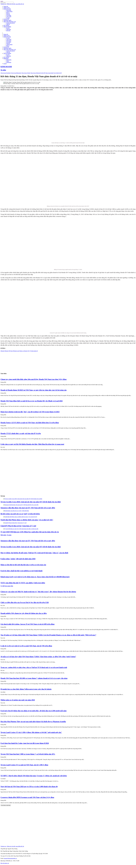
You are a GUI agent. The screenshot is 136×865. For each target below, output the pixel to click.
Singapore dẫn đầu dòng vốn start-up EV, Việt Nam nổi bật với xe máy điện (28, 508)
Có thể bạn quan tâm (7, 586)
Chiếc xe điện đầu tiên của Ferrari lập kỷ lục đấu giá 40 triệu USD (25, 602)
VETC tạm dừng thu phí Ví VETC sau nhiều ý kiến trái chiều (23, 583)
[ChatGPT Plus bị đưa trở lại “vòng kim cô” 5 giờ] (14, 522)
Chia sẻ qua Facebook (5, 73)
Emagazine (8, 62)
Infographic (8, 59)
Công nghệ (8, 16)
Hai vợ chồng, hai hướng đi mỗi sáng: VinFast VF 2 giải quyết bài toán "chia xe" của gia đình (34, 553)
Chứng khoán (9, 11)
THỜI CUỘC (6, 7)
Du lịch (8, 28)
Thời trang (8, 29)
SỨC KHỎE (6, 25)
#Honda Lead (16, 351)
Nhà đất (8, 14)
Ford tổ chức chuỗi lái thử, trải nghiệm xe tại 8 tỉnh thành (21, 571)
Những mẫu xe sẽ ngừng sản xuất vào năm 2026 (18, 700)
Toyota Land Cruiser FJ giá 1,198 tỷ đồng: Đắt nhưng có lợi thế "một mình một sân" (31, 732)
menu (2, 1)
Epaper (5, 63)
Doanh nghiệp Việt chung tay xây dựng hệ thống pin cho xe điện (24, 613)
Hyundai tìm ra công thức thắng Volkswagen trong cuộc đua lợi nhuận (26, 689)
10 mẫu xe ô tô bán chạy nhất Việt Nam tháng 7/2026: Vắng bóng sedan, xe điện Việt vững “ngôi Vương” (38, 656)
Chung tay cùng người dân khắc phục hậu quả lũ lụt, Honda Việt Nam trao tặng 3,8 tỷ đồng (34, 379)
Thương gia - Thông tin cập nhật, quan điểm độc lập (12, 4)
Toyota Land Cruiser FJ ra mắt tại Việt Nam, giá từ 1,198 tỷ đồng (24, 765)
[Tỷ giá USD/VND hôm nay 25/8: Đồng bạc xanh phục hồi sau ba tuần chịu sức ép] (20, 528)
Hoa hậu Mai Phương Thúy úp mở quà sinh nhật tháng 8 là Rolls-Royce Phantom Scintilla (33, 721)
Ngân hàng (8, 10)
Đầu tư (7, 12)
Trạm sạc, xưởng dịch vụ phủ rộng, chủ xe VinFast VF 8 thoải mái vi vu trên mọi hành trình (34, 667)
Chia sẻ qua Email (49, 73)
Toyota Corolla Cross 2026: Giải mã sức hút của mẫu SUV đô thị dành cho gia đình (31, 502)
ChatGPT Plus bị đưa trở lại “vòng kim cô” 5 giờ (18, 526)
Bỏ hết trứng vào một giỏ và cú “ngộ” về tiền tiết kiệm (20, 514)
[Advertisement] (43, 361)
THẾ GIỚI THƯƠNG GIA (9, 21)
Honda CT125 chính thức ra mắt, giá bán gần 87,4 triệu (21, 433)
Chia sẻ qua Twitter (25, 73)
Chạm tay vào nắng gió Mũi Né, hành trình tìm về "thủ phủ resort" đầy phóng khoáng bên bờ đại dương (38, 592)
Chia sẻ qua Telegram (35, 73)
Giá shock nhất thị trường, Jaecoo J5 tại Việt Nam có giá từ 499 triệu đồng (27, 624)
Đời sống (8, 30)
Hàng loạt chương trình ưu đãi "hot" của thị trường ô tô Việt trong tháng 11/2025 (30, 412)
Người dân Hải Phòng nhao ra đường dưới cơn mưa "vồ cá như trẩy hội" (27, 520)
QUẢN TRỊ (6, 19)
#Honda (2, 351)
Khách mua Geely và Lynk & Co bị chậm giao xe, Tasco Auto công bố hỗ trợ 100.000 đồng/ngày (35, 577)
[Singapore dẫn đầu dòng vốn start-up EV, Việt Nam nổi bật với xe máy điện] (20, 504)
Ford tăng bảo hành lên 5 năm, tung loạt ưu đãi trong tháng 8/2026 (25, 743)
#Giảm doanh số (34, 351)
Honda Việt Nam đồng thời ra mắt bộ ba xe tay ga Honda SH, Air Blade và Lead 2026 (32, 401)
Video (7, 61)
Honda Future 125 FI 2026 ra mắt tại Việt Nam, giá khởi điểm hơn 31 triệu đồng (30, 423)
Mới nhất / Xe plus (6, 535)
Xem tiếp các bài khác (5, 805)
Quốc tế (8, 24)
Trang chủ (5, 6)
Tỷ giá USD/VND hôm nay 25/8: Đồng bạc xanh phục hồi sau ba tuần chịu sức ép (30, 532)
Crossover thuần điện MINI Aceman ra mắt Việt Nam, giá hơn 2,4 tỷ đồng (27, 797)
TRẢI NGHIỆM (7, 26)
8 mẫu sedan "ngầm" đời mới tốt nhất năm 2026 (18, 559)
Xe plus (8, 17)
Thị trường (8, 15)
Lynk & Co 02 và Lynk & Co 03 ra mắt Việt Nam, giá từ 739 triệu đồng (26, 646)
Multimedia (5, 58)
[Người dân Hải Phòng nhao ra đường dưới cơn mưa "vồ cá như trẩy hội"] (20, 516)
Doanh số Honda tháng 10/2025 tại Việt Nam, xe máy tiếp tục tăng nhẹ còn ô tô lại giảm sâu (34, 390)
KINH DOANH (7, 8)
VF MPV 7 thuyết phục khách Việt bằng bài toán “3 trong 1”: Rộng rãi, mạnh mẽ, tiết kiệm (34, 776)
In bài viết (42, 73)
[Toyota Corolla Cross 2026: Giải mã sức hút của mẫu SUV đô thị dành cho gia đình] (22, 498)
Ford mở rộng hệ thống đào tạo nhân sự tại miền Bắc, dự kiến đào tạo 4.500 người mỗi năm (34, 711)
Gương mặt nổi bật (10, 23)
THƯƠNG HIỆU (7, 20)
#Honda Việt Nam (8, 351)
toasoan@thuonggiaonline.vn (10, 858)
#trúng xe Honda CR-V (24, 351)
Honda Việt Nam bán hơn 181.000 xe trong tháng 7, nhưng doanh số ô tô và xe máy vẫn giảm (34, 678)
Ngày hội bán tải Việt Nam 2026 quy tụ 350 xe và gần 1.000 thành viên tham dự (29, 786)
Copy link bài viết (58, 73)
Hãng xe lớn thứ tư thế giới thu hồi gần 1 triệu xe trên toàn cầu (23, 565)
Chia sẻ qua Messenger (16, 73)
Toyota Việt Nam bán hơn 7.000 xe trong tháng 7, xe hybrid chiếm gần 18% (28, 754)
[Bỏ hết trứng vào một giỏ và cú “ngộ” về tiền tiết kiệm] (16, 510)
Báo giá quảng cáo (5, 863)
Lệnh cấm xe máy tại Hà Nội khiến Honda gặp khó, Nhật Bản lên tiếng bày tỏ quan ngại (32, 444)
